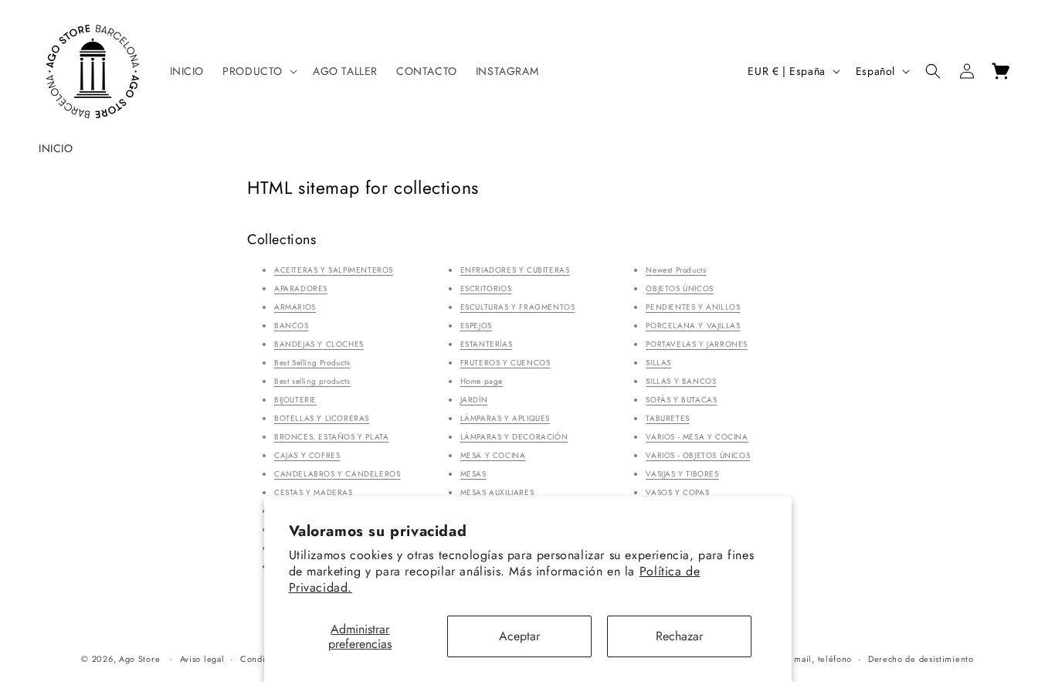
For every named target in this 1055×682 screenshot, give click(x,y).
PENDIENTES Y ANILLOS (693, 307)
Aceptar (519, 636)
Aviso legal (202, 659)
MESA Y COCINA (493, 455)
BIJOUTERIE (295, 399)
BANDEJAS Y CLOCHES (319, 344)
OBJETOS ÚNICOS (679, 288)
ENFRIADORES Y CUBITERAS (515, 270)
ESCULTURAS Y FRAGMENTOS (517, 307)
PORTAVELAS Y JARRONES (697, 344)
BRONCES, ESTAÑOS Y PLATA (331, 437)
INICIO (56, 148)
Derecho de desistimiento (921, 659)
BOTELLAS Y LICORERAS (321, 418)
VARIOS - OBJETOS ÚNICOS (698, 455)
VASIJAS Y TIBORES (682, 474)
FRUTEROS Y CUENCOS (505, 362)
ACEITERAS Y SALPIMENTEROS (333, 270)
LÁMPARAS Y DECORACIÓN (514, 437)
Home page (481, 381)
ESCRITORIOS (486, 288)
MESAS (473, 474)
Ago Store (139, 659)
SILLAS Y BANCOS (681, 381)
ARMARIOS (295, 307)
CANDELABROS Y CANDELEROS (337, 474)
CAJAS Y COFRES (307, 455)
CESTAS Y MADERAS (313, 492)
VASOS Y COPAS (677, 492)
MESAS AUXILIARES (497, 492)
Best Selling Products (312, 362)
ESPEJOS (476, 325)
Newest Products (676, 270)
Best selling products (312, 381)
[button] (258, 71)
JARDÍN (474, 399)
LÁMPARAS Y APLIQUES (505, 418)
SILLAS (658, 362)
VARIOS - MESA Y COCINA (697, 437)
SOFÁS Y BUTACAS (681, 399)
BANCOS (291, 325)
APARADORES (300, 288)
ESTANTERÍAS (486, 344)
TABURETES (667, 418)
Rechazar (679, 636)
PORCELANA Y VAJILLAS (693, 325)
